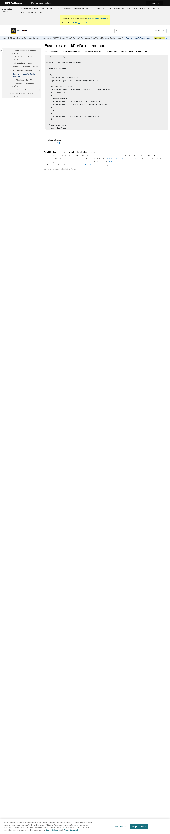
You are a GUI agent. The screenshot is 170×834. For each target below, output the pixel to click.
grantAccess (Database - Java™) (25, 67)
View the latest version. (96, 18)
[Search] (149, 31)
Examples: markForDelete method (138, 38)
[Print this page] (167, 38)
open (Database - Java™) (22, 80)
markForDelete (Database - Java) (60, 143)
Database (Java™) (90, 38)
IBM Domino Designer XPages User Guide (149, 8)
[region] (85, 826)
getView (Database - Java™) (23, 63)
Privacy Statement (90, 165)
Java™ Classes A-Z (74, 38)
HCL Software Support (114, 162)
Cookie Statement (52, 830)
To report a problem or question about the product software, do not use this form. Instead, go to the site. (85, 162)
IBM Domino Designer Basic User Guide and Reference (111, 8)
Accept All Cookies (139, 827)
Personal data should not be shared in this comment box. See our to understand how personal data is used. (83, 165)
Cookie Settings (120, 827)
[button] (11, 51)
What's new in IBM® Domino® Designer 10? (73, 8)
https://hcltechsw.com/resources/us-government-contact (120, 158)
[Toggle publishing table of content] (2, 50)
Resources (154, 3)
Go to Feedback (159, 38)
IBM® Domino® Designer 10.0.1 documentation (37, 8)
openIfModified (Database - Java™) (26, 90)
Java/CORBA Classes (57, 38)
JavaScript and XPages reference (32, 12)
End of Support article (79, 23)
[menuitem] (36, 8)
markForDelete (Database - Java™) (111, 38)
